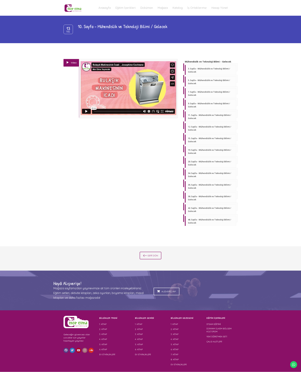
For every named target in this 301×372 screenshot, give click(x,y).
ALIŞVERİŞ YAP (168, 291)
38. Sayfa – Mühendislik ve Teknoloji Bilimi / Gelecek (209, 198)
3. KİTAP (103, 334)
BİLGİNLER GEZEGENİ (182, 318)
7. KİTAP (174, 354)
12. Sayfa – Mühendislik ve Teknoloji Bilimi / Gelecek (209, 128)
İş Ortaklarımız (197, 8)
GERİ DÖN (153, 255)
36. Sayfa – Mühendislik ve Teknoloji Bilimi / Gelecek (209, 186)
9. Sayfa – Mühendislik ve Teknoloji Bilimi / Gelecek (209, 105)
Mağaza (163, 8)
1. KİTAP (102, 324)
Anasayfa (104, 8)
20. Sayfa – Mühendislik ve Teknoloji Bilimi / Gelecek (209, 163)
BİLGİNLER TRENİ (108, 318)
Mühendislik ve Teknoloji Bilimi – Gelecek (208, 61)
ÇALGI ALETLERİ (214, 341)
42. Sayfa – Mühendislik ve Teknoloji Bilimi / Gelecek (209, 210)
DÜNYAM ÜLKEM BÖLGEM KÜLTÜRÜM (219, 330)
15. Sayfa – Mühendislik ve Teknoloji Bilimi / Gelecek (209, 140)
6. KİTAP (103, 349)
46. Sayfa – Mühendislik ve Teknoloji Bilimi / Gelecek (209, 221)
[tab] (71, 63)
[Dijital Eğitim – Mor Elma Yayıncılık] (72, 8)
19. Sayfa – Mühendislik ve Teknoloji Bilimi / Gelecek (209, 151)
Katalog (177, 8)
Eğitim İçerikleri (125, 8)
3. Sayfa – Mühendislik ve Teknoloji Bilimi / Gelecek (209, 70)
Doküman (146, 8)
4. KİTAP (103, 339)
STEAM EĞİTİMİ (213, 324)
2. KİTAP (103, 329)
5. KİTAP (103, 344)
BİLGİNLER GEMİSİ (144, 318)
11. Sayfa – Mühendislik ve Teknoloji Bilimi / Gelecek (209, 117)
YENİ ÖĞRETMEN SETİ (216, 336)
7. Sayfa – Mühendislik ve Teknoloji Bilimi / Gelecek (209, 93)
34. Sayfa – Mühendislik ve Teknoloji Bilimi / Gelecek (209, 175)
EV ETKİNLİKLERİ (107, 354)
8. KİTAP (175, 359)
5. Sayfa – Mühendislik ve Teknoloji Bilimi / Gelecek (209, 82)
